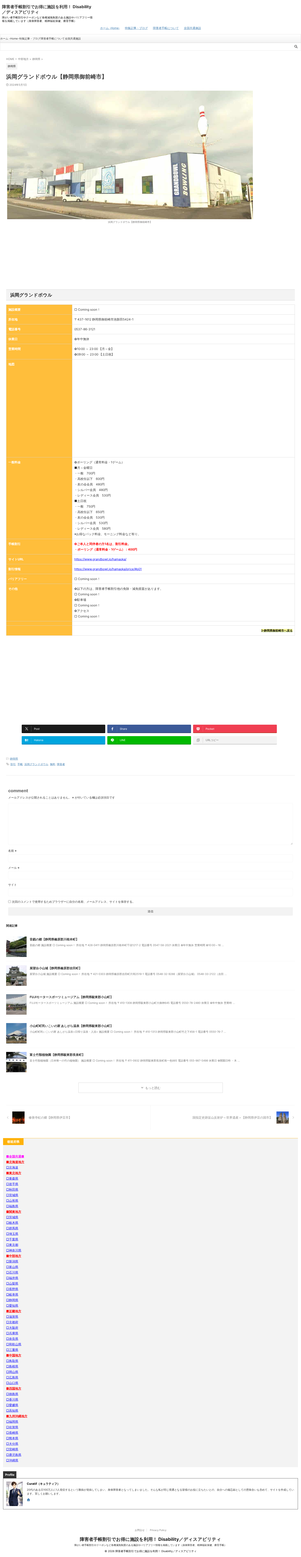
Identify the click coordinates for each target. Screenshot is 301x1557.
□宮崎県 (12, 1449)
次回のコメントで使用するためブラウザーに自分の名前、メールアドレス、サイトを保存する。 (73, 901)
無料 (52, 764)
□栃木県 (12, 1223)
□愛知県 (12, 1306)
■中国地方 (13, 1355)
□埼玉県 (12, 1234)
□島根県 (12, 1366)
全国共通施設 (192, 28)
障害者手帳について (166, 28)
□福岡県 (12, 1422)
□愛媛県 (12, 1405)
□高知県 (12, 1411)
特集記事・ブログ (136, 28)
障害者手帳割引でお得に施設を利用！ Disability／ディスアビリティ (150, 1539)
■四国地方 (13, 1388)
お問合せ (140, 1530)
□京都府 (12, 1322)
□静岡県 (12, 1300)
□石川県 (12, 1272)
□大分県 (12, 1444)
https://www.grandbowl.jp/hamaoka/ (100, 559)
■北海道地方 (15, 1162)
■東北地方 (13, 1173)
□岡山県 (12, 1372)
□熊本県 (12, 1438)
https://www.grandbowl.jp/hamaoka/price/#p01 (108, 569)
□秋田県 (12, 1189)
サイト (12, 884)
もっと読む (153, 1088)
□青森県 (12, 1178)
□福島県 (12, 1206)
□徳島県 (12, 1394)
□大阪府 (12, 1328)
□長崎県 (12, 1433)
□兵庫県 (12, 1333)
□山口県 (12, 1383)
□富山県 (12, 1267)
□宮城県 (12, 1195)
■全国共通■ (15, 1156)
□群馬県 (12, 1228)
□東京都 (12, 1245)
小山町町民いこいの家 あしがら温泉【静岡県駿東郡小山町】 (71, 1026)
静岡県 (14, 758)
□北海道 (12, 1167)
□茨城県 (12, 1217)
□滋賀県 (12, 1317)
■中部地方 (13, 1256)
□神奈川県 (13, 1250)
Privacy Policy (158, 1530)
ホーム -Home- (110, 28)
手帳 (20, 764)
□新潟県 (12, 1261)
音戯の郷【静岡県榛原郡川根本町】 (54, 939)
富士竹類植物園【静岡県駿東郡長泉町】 (57, 1055)
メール (13, 867)
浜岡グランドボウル (36, 764)
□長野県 (12, 1289)
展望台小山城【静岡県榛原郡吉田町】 (56, 968)
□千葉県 (12, 1239)
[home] (29, 1500)
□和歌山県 (13, 1344)
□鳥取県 (12, 1361)
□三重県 (12, 1350)
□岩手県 (12, 1184)
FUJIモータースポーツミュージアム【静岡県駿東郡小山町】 (71, 997)
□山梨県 (12, 1283)
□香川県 (12, 1399)
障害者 (61, 764)
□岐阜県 (12, 1294)
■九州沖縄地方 (16, 1416)
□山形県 (12, 1201)
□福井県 (12, 1278)
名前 (12, 850)
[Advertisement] (150, 256)
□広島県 (12, 1377)
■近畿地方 (13, 1311)
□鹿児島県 (13, 1455)
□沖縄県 (12, 1460)
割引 (13, 764)
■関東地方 (13, 1212)
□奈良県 (12, 1339)
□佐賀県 (12, 1427)
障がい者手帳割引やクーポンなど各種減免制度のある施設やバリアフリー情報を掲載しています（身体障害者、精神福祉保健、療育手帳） (150, 1545)
